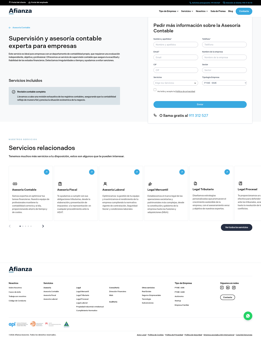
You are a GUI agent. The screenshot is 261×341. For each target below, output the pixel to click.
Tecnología (146, 299)
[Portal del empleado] (29, 2)
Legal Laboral (81, 303)
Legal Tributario (82, 295)
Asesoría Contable (21, 27)
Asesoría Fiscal (50, 295)
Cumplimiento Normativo (86, 310)
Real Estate (146, 291)
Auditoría (113, 302)
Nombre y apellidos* (162, 39)
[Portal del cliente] (10, 2)
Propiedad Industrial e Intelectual (90, 307)
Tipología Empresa (210, 77)
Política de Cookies (156, 335)
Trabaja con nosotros (17, 296)
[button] (202, 11)
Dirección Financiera (117, 291)
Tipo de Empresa (183, 283)
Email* (156, 52)
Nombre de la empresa (212, 52)
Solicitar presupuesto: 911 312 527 (206, 3)
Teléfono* (206, 39)
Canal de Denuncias (244, 335)
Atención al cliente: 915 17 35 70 (239, 3)
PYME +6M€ (180, 292)
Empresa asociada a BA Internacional (219, 335)
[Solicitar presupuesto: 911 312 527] (190, 3)
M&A (111, 295)
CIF (155, 64)
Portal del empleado (39, 2)
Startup (178, 301)
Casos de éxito (15, 292)
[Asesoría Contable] (10, 27)
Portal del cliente (18, 2)
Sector (205, 64)
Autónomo (179, 296)
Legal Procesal (82, 299)
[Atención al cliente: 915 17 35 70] (224, 2)
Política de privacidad (185, 91)
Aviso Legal (141, 335)
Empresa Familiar (182, 305)
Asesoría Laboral (50, 299)
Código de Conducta (17, 301)
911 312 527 (198, 115)
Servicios (157, 77)
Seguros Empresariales (151, 295)
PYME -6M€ (179, 288)
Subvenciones (148, 303)
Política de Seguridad (193, 335)
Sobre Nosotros (15, 288)
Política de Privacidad (174, 335)
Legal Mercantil (82, 291)
